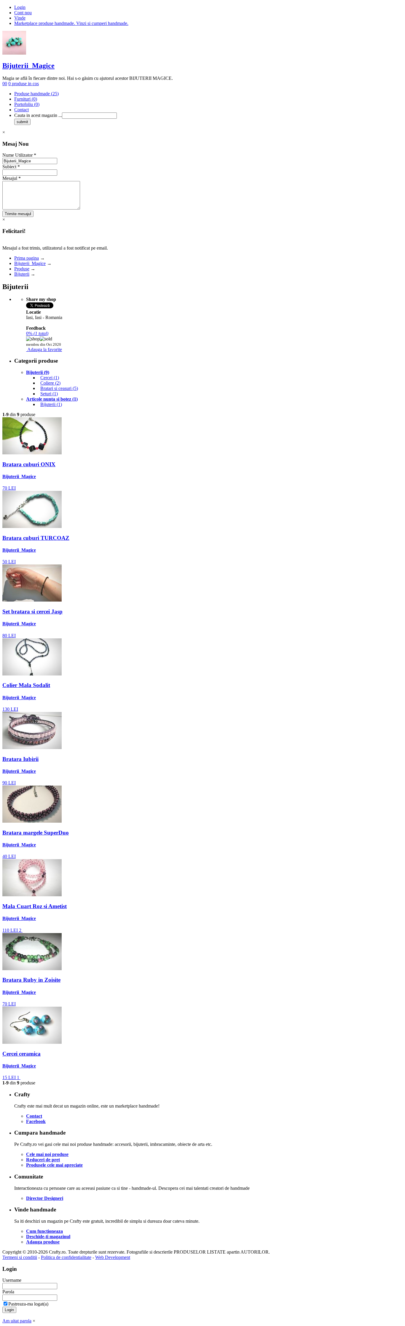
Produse (21, 268)
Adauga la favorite (44, 349)
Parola (8, 1291)
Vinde (19, 17)
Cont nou (23, 12)
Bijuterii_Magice (28, 65)
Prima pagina (26, 258)
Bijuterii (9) (37, 372)
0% (37, 333)
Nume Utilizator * (19, 155)
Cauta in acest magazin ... (38, 115)
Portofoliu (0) (26, 104)
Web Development (112, 1257)
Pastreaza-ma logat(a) (28, 1303)
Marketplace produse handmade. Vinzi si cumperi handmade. (71, 23)
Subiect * (11, 166)
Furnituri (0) (25, 98)
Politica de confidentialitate (66, 1257)
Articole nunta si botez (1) (52, 399)
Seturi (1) (49, 393)
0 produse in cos (23, 83)
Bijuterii (21, 274)
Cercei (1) (49, 377)
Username (11, 1280)
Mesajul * (11, 178)
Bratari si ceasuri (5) (59, 388)
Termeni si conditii (19, 1257)
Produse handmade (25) (36, 93)
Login (19, 7)
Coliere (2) (50, 383)
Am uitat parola (16, 1320)
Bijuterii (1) (51, 404)
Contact (21, 109)
